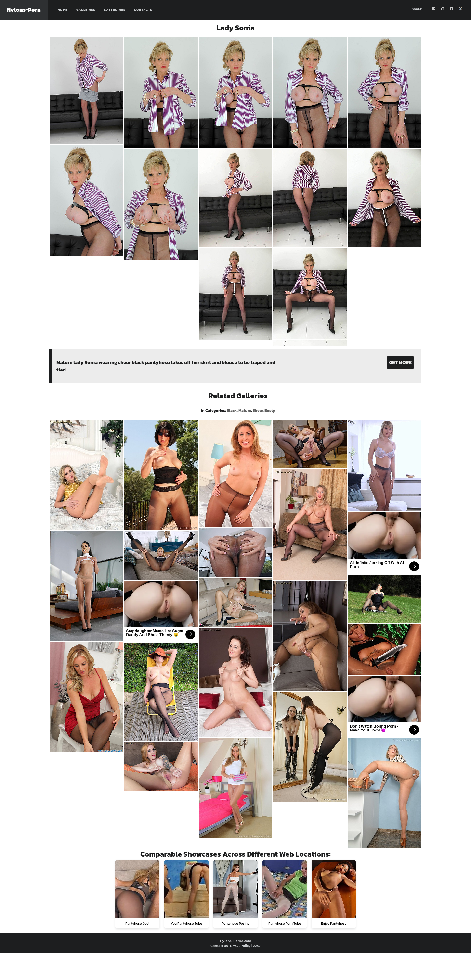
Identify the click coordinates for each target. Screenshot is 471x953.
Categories (114, 9)
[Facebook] (434, 8)
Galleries (85, 9)
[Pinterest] (442, 8)
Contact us (219, 945)
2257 (257, 945)
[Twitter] (460, 8)
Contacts (143, 9)
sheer (258, 410)
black (232, 410)
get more (400, 362)
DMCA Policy (240, 945)
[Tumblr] (451, 8)
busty (269, 410)
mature (244, 410)
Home (63, 9)
